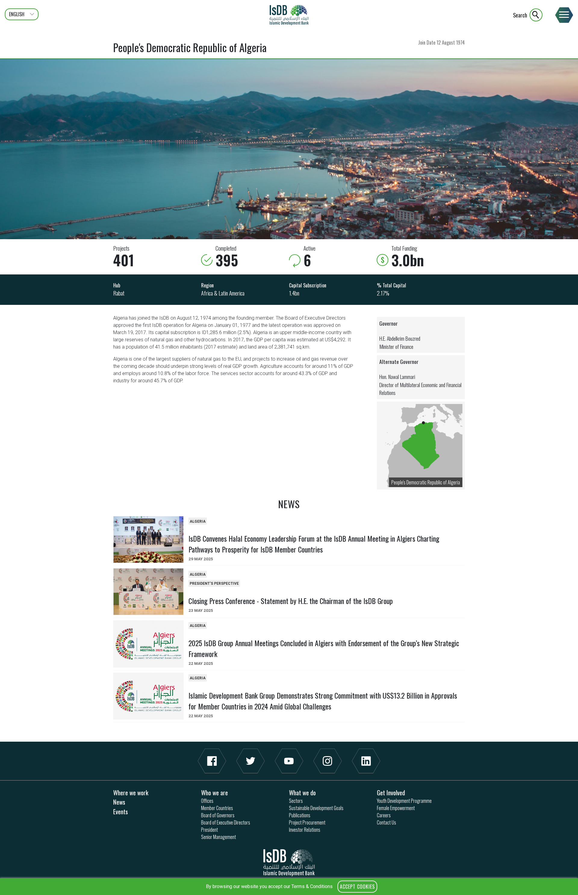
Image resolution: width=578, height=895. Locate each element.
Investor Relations (304, 829)
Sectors (296, 800)
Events (120, 811)
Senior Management (218, 836)
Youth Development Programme (404, 800)
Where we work (130, 792)
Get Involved (391, 792)
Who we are (214, 792)
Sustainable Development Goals (316, 808)
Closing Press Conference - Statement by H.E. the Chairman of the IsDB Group (290, 600)
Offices (207, 800)
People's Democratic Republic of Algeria (425, 482)
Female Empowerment (396, 808)
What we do (302, 792)
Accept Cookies (357, 886)
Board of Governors (218, 815)
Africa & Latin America (222, 293)
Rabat (118, 293)
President (209, 829)
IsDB (289, 15)
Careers (384, 815)
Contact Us (386, 822)
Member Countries (217, 808)
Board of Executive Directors (225, 822)
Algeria (198, 521)
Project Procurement (307, 822)
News (119, 801)
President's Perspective (214, 583)
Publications (299, 815)
